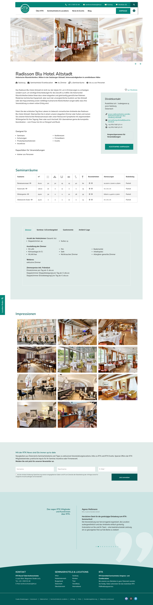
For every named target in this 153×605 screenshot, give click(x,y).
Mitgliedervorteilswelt (107, 599)
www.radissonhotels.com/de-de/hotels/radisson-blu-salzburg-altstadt (119, 115)
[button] (134, 10)
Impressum (33, 599)
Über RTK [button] (40, 11)
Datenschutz (44, 599)
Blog (89, 11)
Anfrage (72, 599)
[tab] (119, 136)
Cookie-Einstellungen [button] (22, 599)
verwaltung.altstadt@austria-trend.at (119, 121)
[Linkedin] (135, 598)
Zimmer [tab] (28, 230)
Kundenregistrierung (90, 599)
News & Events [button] (78, 11)
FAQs (79, 599)
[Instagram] (131, 598)
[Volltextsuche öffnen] (134, 4)
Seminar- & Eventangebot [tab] (47, 230)
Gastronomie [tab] (68, 230)
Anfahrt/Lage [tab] (84, 230)
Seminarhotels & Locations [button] (58, 11)
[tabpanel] (76, 259)
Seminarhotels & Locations (58, 599)
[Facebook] (126, 598)
